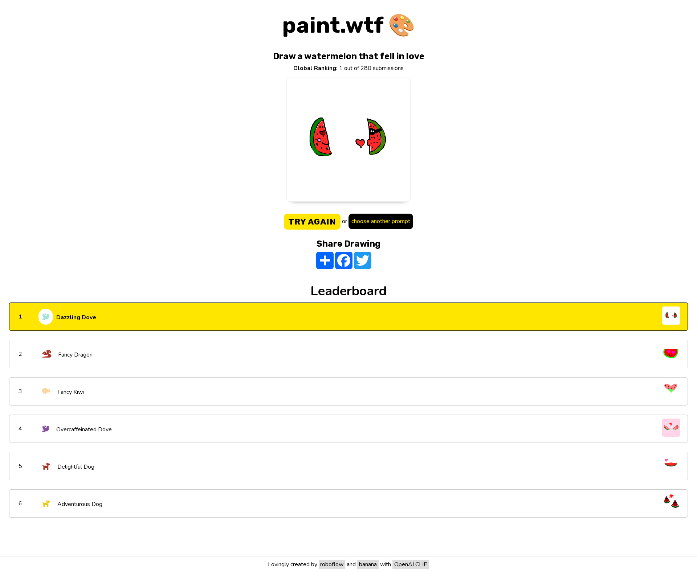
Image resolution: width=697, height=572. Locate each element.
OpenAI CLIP (411, 564)
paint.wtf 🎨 (348, 25)
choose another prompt (380, 221)
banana (368, 564)
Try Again (312, 222)
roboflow (331, 564)
